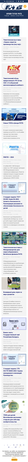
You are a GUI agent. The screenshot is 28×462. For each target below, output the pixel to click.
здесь (14, 457)
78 (20, 445)
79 (23, 445)
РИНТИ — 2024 (8, 157)
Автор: (14, 47)
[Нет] (26, 455)
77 (17, 445)
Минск (7, 47)
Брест (7, 87)
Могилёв (9, 89)
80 (8, 447)
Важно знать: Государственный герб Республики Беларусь (11, 335)
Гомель (15, 87)
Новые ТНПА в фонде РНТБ (13, 123)
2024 (4, 47)
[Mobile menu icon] (25, 6)
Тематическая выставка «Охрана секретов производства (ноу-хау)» (12, 42)
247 (16, 447)
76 (13, 445)
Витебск (11, 87)
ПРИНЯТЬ (14, 459)
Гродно (19, 87)
